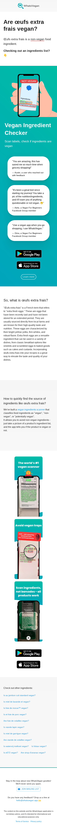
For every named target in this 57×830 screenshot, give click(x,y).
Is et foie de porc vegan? (15, 714)
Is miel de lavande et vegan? (17, 702)
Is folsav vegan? (39, 746)
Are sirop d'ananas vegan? (33, 752)
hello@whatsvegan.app (27, 800)
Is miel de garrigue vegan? (16, 733)
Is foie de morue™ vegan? (16, 708)
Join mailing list (30, 789)
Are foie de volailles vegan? (16, 721)
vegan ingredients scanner (31, 409)
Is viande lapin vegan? (14, 727)
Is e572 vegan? (11, 752)
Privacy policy (36, 821)
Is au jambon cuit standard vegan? (20, 695)
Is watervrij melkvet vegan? (16, 746)
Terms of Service (22, 821)
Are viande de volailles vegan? (18, 740)
